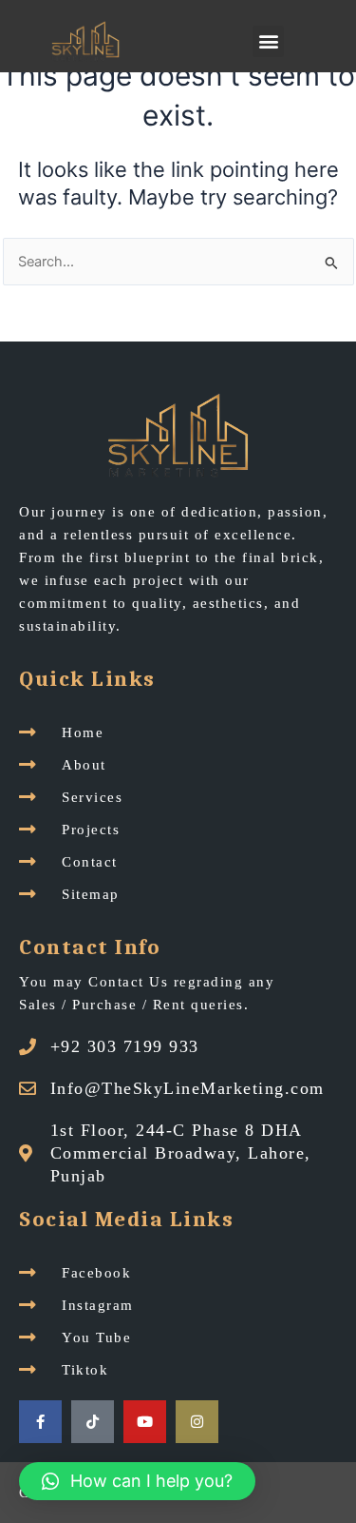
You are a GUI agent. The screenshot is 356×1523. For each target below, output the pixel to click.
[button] (268, 41)
